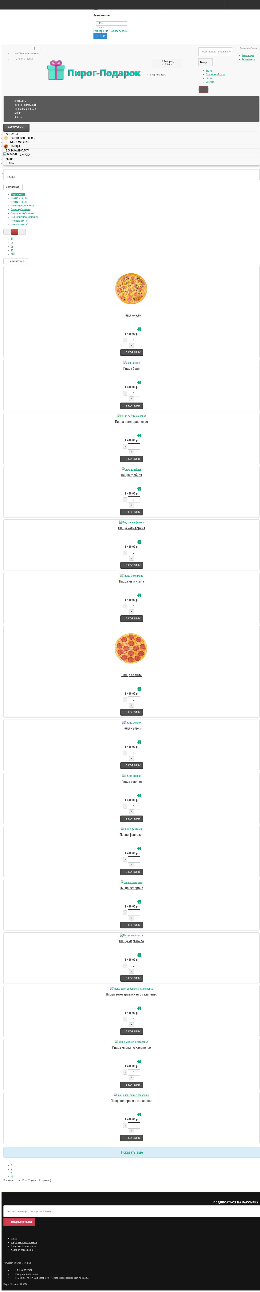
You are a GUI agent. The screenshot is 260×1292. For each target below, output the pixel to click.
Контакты (20, 101)
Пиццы (209, 78)
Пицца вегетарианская (131, 422)
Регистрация (100, 30)
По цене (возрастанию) (22, 205)
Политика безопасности (23, 1246)
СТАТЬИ (18, 117)
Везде (209, 70)
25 (12, 242)
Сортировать (13, 187)
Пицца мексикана (131, 581)
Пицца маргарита (131, 941)
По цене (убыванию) (20, 209)
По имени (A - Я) (19, 198)
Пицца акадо (132, 315)
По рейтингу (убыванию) (22, 213)
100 (12, 254)
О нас (14, 1238)
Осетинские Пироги (215, 74)
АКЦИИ (17, 113)
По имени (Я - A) (19, 202)
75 (12, 250)
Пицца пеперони (131, 888)
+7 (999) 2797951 (23, 59)
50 (12, 246)
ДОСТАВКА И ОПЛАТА (25, 109)
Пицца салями (131, 675)
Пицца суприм (132, 728)
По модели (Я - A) (19, 224)
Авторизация (248, 59)
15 (12, 239)
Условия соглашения (22, 1249)
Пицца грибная (131, 475)
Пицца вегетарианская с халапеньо (131, 994)
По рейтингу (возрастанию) (24, 217)
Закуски (210, 82)
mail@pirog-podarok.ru (26, 53)
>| (12, 1176)
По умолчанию (18, 194)
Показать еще (132, 1152)
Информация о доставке (24, 1242)
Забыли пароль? (119, 30)
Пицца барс (131, 368)
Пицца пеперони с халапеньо (131, 1101)
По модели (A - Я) (19, 221)
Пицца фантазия (131, 835)
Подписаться (21, 1222)
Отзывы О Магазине (25, 105)
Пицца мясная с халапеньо (131, 1047)
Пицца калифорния (131, 528)
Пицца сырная (131, 781)
